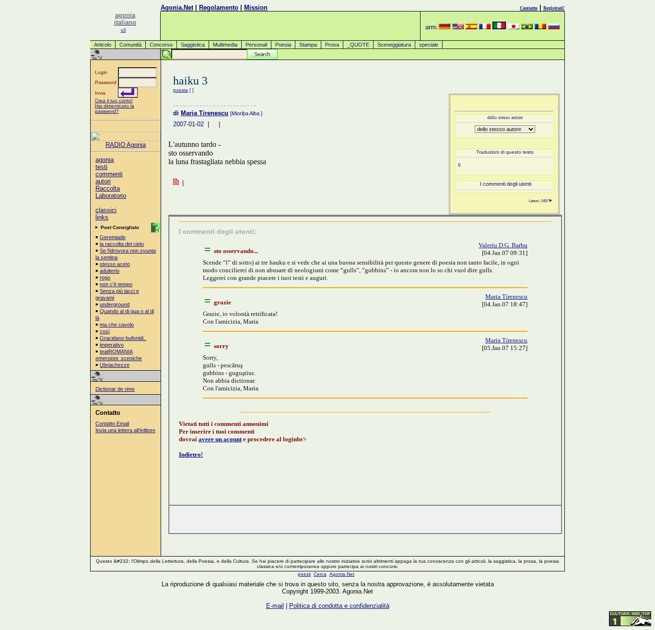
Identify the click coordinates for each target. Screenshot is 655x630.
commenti (109, 174)
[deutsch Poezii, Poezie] (444, 27)
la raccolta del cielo (122, 244)
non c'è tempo (116, 284)
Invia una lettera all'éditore (125, 430)
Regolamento (218, 7)
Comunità (130, 45)
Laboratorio (110, 195)
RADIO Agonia (125, 144)
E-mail (275, 605)
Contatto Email (112, 423)
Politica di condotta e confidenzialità (339, 605)
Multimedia (225, 45)
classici (106, 210)
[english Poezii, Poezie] (458, 27)
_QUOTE (358, 45)
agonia (104, 159)
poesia (180, 90)
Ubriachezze (114, 365)
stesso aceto (115, 264)
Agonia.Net (177, 7)
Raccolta (107, 188)
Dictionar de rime (115, 389)
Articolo (102, 45)
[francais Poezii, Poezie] (485, 27)
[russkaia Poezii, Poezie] (554, 27)
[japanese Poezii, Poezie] (513, 27)
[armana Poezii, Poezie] (431, 27)
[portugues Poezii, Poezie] (527, 27)
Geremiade (113, 237)
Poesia (283, 45)
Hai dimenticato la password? (114, 108)
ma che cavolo (117, 324)
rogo (105, 277)
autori (103, 181)
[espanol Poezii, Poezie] (471, 27)
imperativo (112, 345)
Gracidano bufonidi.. (123, 338)
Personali (256, 45)
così (105, 331)
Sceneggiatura (394, 45)
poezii (304, 574)
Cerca (320, 574)
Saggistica (193, 45)
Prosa (332, 45)
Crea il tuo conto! (114, 100)
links (101, 217)
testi (101, 166)
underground (114, 304)
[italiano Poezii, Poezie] (499, 27)
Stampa (308, 45)
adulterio (109, 271)
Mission (256, 7)
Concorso (161, 45)
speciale (428, 45)
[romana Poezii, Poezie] (540, 27)
